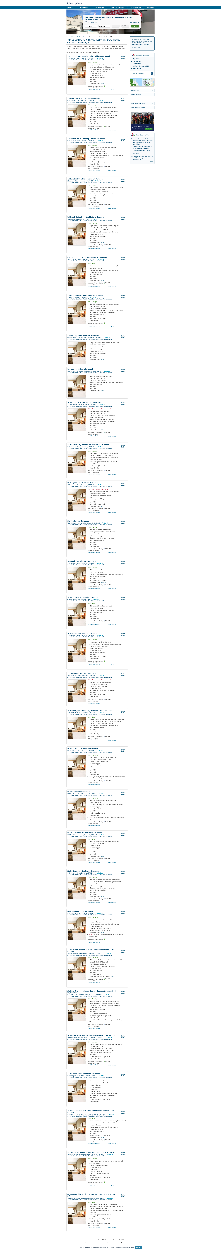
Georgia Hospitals (83, 36)
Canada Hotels (84, 7)
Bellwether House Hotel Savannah (82, 749)
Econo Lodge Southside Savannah (83, 633)
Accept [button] (138, 1247)
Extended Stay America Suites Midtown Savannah (88, 56)
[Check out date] (104, 26)
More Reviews (112, 90)
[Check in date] (91, 26)
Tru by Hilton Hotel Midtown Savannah (84, 833)
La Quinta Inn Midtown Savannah (82, 483)
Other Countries (99, 7)
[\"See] (152, 73)
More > (103, 83)
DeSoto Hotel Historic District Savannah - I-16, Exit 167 (91, 1036)
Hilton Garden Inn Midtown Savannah (83, 98)
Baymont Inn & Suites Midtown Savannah (85, 295)
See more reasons (138, 73)
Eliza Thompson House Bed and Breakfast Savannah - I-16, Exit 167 (91, 992)
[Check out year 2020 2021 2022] (101, 29)
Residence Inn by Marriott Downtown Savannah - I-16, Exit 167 (91, 1111)
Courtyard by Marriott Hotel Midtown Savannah (88, 445)
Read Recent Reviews (94, 89)
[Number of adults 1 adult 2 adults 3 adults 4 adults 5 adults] (125, 26)
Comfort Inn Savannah (78, 521)
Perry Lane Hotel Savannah (80, 911)
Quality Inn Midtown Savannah (81, 561)
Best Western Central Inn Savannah (83, 597)
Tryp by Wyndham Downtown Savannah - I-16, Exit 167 (91, 1152)
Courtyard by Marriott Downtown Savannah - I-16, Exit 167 (91, 1195)
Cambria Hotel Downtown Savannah (83, 1074)
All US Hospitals (74, 36)
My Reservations (136, 7)
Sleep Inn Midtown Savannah (80, 369)
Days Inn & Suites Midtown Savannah (84, 402)
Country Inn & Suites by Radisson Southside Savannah (91, 711)
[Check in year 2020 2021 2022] (87, 29)
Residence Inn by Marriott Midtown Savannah (87, 257)
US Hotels (70, 7)
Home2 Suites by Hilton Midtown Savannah (86, 217)
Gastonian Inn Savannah (78, 792)
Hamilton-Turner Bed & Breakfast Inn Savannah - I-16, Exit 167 (90, 950)
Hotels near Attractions (117, 7)
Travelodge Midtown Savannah (81, 673)
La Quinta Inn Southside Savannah (83, 871)
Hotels (67, 36)
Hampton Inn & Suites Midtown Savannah (85, 179)
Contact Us (150, 7)
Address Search (134, 22)
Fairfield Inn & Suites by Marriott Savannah (86, 139)
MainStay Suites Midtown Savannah (83, 335)
